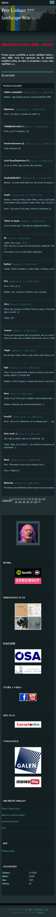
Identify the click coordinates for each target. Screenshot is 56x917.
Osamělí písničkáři (10, 821)
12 (43, 499)
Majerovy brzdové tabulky (13, 815)
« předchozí (7, 500)
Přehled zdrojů (8, 851)
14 (20, 502)
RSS (30, 909)
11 (40, 499)
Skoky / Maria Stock (11, 809)
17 (31, 502)
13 (16, 502)
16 (28, 502)
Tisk (46, 909)
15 (24, 502)
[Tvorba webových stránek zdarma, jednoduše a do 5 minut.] (26, 909)
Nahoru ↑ (41, 912)
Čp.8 (4, 828)
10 (36, 499)
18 (35, 502)
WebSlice (38, 909)
